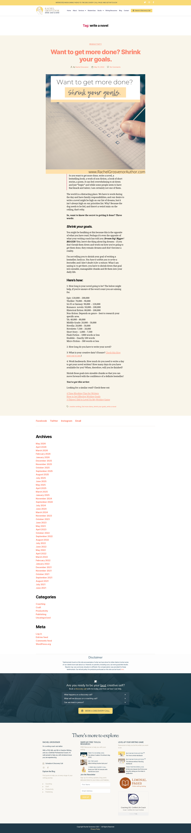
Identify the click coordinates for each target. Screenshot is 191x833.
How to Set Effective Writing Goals (83, 396)
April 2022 (41, 553)
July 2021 (41, 584)
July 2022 (41, 543)
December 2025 (44, 461)
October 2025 (43, 467)
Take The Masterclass (135, 767)
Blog (120, 10)
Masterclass (92, 10)
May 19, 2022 (99, 67)
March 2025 (42, 491)
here (122, 669)
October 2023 (43, 519)
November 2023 (44, 515)
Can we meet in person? (74, 702)
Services (81, 10)
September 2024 (44, 502)
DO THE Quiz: (93, 761)
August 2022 (42, 540)
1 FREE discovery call (97, 767)
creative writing (75, 407)
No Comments (115, 67)
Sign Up (85, 797)
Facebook (41, 420)
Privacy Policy (95, 829)
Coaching (40, 604)
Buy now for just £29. (136, 759)
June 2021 (41, 588)
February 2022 (43, 560)
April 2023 (41, 529)
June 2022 (41, 546)
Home (69, 10)
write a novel (111, 407)
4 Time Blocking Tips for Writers (83, 393)
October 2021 (42, 574)
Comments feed (44, 640)
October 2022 (43, 533)
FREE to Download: (96, 753)
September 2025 (44, 471)
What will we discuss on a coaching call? (80, 698)
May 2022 (41, 550)
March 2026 (42, 450)
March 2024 (42, 512)
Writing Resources (111, 10)
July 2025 (41, 478)
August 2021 (42, 581)
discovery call (80, 689)
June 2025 (41, 481)
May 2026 (41, 443)
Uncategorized (43, 617)
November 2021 (44, 570)
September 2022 (44, 536)
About (75, 10)
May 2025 (41, 485)
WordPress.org (43, 644)
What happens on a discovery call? (78, 694)
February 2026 (43, 454)
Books (100, 10)
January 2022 (43, 564)
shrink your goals (100, 407)
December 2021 (44, 567)
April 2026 (41, 447)
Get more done (87, 407)
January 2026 (43, 457)
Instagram (66, 420)
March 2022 (42, 557)
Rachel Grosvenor (82, 67)
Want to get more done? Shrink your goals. (95, 55)
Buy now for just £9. (135, 753)
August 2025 (42, 474)
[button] (95, 694)
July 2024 (41, 505)
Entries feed (42, 637)
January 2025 (43, 495)
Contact (126, 10)
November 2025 (44, 464)
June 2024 (41, 509)
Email (78, 420)
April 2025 (41, 488)
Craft (38, 607)
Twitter (54, 420)
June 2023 (41, 522)
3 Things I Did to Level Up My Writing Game (88, 399)
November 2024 (44, 498)
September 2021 (44, 577)
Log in (39, 634)
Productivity (95, 44)
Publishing (41, 614)
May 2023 (41, 526)
